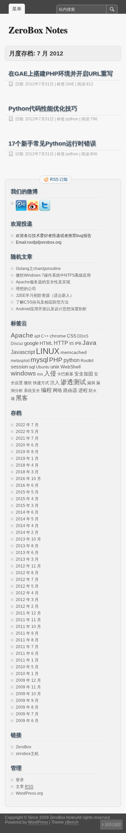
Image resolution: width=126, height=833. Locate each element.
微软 (28, 383)
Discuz (17, 343)
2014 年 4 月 (27, 525)
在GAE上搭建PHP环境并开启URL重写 (60, 73)
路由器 (70, 390)
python (72, 119)
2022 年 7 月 (27, 425)
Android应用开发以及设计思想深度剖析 (51, 309)
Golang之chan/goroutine (38, 268)
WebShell (70, 366)
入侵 (50, 373)
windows (23, 373)
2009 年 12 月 (28, 680)
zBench (72, 822)
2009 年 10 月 (28, 693)
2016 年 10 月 (28, 478)
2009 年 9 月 (27, 700)
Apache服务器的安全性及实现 (43, 282)
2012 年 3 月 (27, 599)
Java (89, 342)
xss (40, 374)
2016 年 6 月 (27, 485)
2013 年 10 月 (28, 539)
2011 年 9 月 (27, 633)
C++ (45, 336)
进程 (83, 390)
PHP (55, 359)
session (19, 366)
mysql (39, 359)
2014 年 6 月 (27, 512)
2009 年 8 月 (27, 707)
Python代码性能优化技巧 (42, 108)
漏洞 (91, 383)
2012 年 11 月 (28, 566)
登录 (20, 780)
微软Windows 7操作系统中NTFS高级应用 (53, 275)
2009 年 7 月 (27, 714)
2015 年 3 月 (27, 505)
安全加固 (83, 373)
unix (54, 366)
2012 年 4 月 (27, 593)
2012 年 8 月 (27, 572)
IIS (71, 343)
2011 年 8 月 (27, 640)
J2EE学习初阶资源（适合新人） (45, 295)
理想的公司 (26, 288)
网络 (57, 390)
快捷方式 (41, 383)
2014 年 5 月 (27, 519)
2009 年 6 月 (27, 720)
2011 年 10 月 (28, 626)
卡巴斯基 (65, 374)
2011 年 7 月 (27, 646)
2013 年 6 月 (27, 552)
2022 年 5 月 (27, 431)
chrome (58, 336)
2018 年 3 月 (27, 472)
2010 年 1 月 (27, 673)
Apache (22, 335)
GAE (70, 84)
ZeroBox (23, 747)
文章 (24, 786)
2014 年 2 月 (27, 532)
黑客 (22, 398)
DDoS (82, 336)
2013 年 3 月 (27, 559)
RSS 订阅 (59, 179)
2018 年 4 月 (27, 465)
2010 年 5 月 (27, 667)
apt (37, 336)
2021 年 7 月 (27, 438)
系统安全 (32, 390)
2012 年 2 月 (27, 606)
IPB (78, 343)
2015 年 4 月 (27, 499)
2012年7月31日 (39, 84)
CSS (71, 336)
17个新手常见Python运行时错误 (52, 143)
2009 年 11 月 (28, 687)
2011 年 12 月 (28, 613)
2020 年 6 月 (27, 445)
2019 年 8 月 (27, 451)
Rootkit (87, 360)
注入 (54, 382)
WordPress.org (29, 793)
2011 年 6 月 (27, 653)
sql (32, 366)
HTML (46, 343)
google (31, 343)
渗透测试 (73, 382)
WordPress (38, 822)
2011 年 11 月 (28, 620)
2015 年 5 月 (27, 492)
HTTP (61, 343)
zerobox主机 (27, 753)
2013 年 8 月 (27, 546)
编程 (46, 390)
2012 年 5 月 (27, 586)
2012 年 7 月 (27, 579)
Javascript (23, 352)
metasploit (20, 360)
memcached (73, 352)
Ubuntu (42, 367)
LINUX (47, 351)
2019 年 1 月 (27, 458)
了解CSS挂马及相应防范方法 (42, 302)
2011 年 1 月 (27, 660)
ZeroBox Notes (38, 30)
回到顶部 (113, 824)
